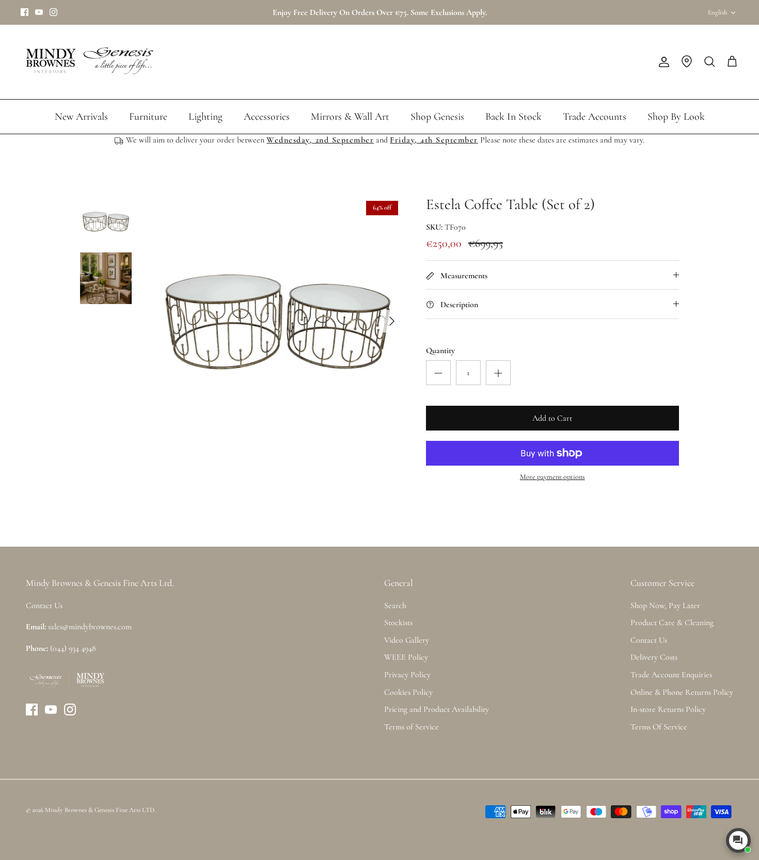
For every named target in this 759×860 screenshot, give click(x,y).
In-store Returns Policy (668, 709)
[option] (277, 321)
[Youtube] (39, 12)
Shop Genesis (437, 116)
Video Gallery (406, 640)
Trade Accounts (594, 116)
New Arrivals (81, 116)
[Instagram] (53, 12)
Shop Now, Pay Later (665, 605)
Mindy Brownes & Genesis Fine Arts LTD (99, 810)
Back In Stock (513, 116)
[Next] (392, 321)
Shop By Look (676, 116)
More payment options (552, 477)
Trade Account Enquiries (671, 675)
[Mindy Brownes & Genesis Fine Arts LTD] (88, 62)
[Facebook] (24, 12)
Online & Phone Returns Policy (681, 692)
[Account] (662, 62)
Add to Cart (552, 418)
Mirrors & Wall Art (350, 116)
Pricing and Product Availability (436, 709)
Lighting (205, 116)
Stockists (398, 622)
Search (395, 605)
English (717, 12)
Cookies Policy (408, 692)
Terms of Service (411, 727)
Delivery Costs (653, 657)
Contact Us (648, 640)
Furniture (148, 116)
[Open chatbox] (738, 840)
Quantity (440, 350)
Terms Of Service (658, 727)
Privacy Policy (407, 675)
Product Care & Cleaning (672, 622)
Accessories (267, 116)
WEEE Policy (406, 657)
